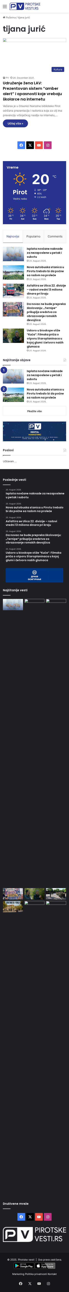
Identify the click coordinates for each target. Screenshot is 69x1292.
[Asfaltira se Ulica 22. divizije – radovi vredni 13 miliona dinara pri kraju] (13, 291)
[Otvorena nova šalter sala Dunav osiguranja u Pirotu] (35, 1045)
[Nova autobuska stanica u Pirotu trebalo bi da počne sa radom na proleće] (13, 272)
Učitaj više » (15, 123)
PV (7, 77)
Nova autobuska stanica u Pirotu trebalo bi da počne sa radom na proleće (45, 271)
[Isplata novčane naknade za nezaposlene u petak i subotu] (13, 254)
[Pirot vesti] (25, 6)
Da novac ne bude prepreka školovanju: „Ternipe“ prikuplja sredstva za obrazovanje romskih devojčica (46, 312)
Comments (55, 236)
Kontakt (52, 1274)
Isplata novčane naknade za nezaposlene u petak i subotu (45, 253)
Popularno (33, 236)
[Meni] (5, 7)
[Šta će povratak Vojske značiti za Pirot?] (56, 893)
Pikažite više (34, 411)
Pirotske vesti (26, 1259)
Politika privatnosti (36, 1274)
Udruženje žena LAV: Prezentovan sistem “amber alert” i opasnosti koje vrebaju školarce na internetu (32, 91)
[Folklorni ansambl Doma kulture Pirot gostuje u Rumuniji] (56, 1045)
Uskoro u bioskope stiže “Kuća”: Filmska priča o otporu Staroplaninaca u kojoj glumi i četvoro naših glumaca (45, 338)
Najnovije (13, 236)
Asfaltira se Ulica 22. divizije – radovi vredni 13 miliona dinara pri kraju (46, 290)
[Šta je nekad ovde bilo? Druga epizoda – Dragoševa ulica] (13, 906)
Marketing (18, 1274)
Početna (10, 17)
